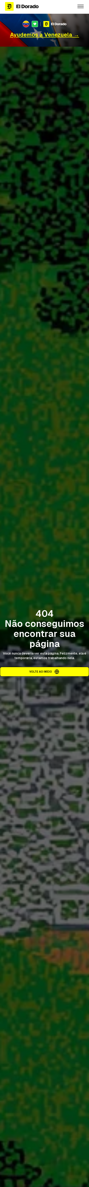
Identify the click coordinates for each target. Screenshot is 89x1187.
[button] (80, 6)
